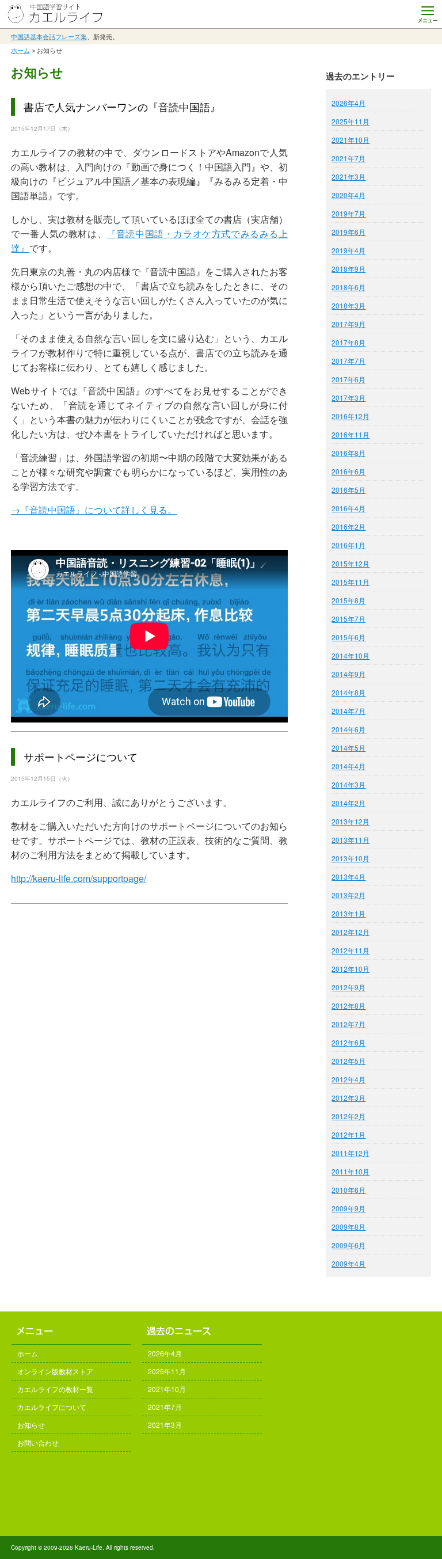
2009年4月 (348, 1263)
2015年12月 (350, 563)
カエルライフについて (51, 1407)
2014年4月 (348, 766)
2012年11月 (350, 950)
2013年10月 (350, 858)
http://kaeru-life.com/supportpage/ (78, 878)
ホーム (20, 50)
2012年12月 (350, 932)
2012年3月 (348, 1097)
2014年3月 (348, 784)
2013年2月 (348, 895)
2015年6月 (348, 637)
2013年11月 (350, 840)
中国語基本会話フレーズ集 (49, 36)
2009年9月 (348, 1208)
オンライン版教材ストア (55, 1371)
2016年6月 (348, 471)
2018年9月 (348, 268)
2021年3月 (348, 176)
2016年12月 (350, 416)
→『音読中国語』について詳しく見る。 (94, 509)
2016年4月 (348, 508)
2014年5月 (348, 747)
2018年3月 (348, 305)
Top (415, 1532)
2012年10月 (350, 969)
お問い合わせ (38, 1442)
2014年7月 (348, 711)
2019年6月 (348, 232)
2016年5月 (348, 490)
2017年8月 (348, 342)
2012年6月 (348, 1042)
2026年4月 (348, 103)
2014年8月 (348, 692)
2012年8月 (348, 1005)
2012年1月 (348, 1134)
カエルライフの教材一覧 (55, 1389)
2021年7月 (348, 158)
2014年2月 (348, 803)
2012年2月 (348, 1116)
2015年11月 (350, 582)
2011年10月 (350, 1171)
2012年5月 (348, 1061)
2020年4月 (348, 195)
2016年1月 (348, 545)
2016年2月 (348, 526)
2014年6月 (348, 729)
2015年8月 (348, 600)
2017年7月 (348, 361)
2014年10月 (350, 655)
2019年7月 (348, 213)
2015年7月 (348, 618)
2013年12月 (350, 821)
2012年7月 (348, 1024)
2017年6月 (348, 379)
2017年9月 (348, 324)
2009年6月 (348, 1245)
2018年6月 (348, 287)
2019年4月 (348, 250)
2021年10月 (350, 140)
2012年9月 (348, 987)
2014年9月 (348, 674)
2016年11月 (350, 434)
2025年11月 (350, 121)
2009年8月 (348, 1226)
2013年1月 (348, 913)
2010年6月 (348, 1190)
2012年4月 (348, 1079)
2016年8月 (348, 453)
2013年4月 (348, 876)
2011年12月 (350, 1153)
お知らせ (31, 1424)
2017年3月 (348, 397)
